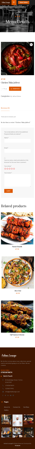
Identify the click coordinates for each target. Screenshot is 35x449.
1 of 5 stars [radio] (5, 169)
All (11, 96)
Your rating (7, 166)
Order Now (16, 88)
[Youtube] (10, 395)
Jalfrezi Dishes (16, 96)
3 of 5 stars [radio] (10, 169)
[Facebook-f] (3, 395)
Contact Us (16, 407)
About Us (7, 407)
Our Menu (26, 407)
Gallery (6, 410)
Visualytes (17, 445)
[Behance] (8, 395)
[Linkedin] (13, 395)
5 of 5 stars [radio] (14, 169)
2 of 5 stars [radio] (7, 169)
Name (6, 138)
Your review (8, 173)
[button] (31, 44)
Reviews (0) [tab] (5, 108)
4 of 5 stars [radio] (12, 169)
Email (6, 148)
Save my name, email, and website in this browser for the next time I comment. (16, 161)
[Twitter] (5, 395)
